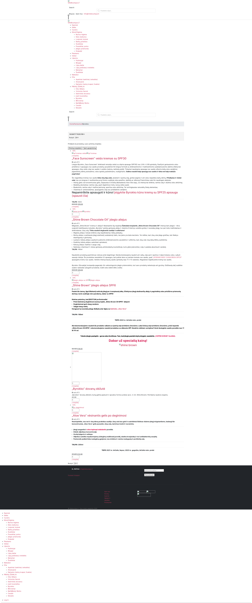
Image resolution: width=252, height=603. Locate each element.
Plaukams (75, 53)
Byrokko (79, 98)
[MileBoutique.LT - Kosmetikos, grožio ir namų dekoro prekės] (74, 2)
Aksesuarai (80, 82)
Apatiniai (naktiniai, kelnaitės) (87, 79)
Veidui (74, 56)
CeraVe (78, 105)
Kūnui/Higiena (77, 32)
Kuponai (75, 25)
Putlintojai (79, 60)
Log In (6, 600)
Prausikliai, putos (82, 46)
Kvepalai (79, 51)
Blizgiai (78, 63)
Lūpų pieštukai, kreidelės (85, 68)
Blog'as (72, 14)
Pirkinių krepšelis (75, 148)
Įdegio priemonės (82, 49)
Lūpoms (75, 58)
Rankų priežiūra (81, 42)
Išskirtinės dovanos (83, 94)
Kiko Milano (80, 89)
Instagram (77, 475)
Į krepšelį (75, 156)
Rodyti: (71, 138)
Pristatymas (107, 502)
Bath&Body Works (82, 103)
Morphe (79, 108)
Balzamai (79, 70)
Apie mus (79, 14)
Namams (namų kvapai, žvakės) (88, 84)
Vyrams (74, 30)
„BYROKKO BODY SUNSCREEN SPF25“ (167, 257)
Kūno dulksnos (81, 37)
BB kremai (79, 101)
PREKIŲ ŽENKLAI (78, 86)
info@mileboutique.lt (91, 14)
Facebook (71, 475)
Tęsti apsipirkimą (89, 148)
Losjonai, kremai (82, 39)
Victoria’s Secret (82, 91)
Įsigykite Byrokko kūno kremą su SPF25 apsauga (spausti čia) (125, 194)
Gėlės (74, 27)
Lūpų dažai (80, 65)
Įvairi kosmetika (82, 96)
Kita (73, 77)
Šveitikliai (79, 44)
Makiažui (75, 75)
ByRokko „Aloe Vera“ (119, 309)
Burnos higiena (81, 34)
